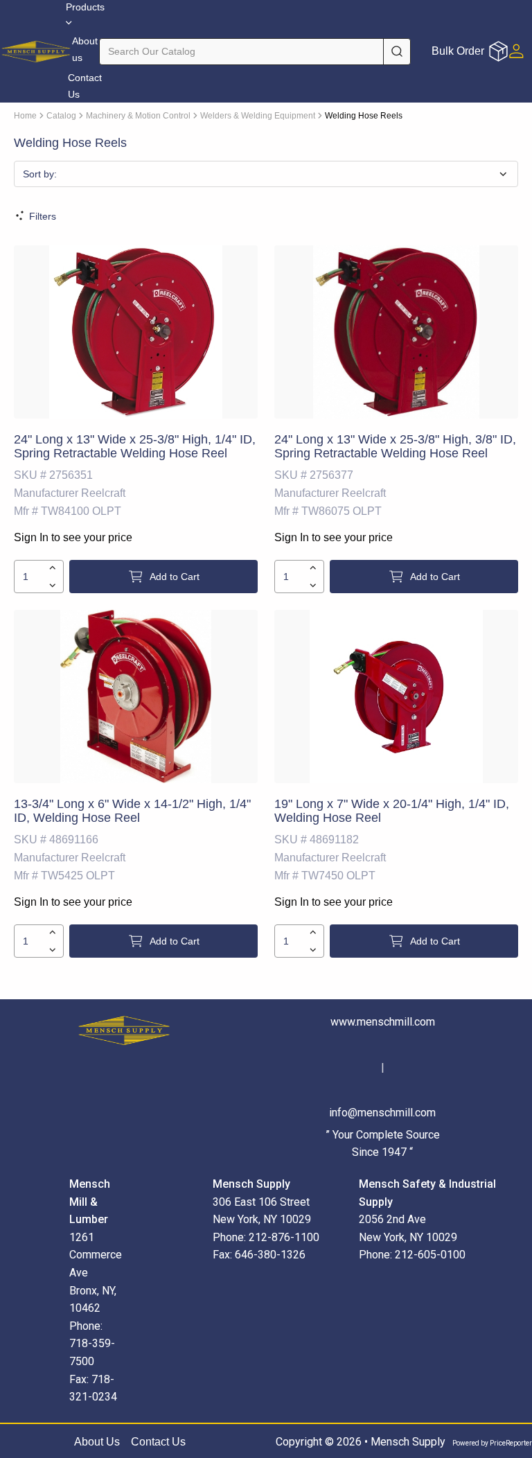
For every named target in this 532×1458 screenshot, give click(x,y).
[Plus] (52, 567)
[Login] (516, 50)
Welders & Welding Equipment (257, 116)
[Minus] (52, 585)
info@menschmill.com (382, 1112)
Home (25, 116)
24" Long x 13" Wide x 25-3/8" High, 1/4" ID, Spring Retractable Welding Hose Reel (135, 446)
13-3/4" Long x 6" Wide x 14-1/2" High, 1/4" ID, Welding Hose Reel (132, 811)
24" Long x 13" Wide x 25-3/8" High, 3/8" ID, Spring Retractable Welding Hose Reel (395, 446)
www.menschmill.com (382, 1021)
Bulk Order (458, 51)
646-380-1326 (270, 1254)
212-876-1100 (284, 1237)
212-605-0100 (430, 1254)
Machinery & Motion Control (138, 116)
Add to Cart (175, 576)
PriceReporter (511, 1443)
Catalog (61, 116)
